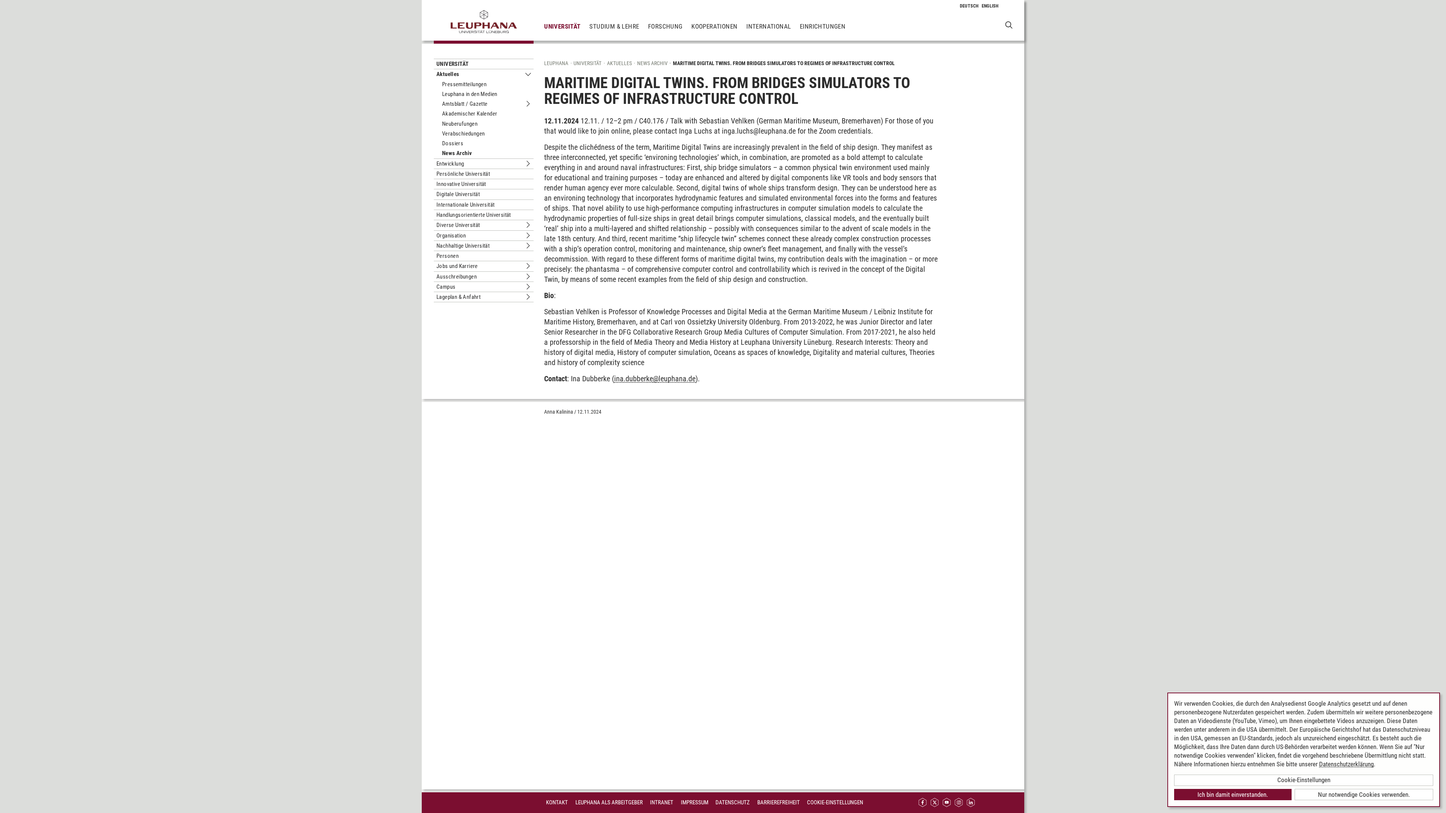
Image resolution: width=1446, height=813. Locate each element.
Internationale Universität (465, 204)
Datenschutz (732, 802)
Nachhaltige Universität (463, 245)
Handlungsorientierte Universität (473, 215)
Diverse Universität (458, 225)
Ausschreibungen (456, 276)
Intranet (661, 802)
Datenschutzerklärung (1346, 764)
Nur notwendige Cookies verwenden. (1364, 794)
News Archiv (457, 153)
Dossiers (452, 143)
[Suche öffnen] (1009, 24)
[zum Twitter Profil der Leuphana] (934, 802)
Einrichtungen (822, 26)
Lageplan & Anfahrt (458, 297)
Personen (447, 256)
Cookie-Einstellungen (835, 802)
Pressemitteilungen (464, 84)
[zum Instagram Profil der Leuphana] (958, 802)
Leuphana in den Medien (469, 94)
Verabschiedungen (463, 133)
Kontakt (557, 802)
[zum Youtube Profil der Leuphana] (946, 802)
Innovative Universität (461, 184)
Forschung (665, 26)
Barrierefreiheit (778, 802)
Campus (445, 286)
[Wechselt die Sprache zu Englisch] (990, 6)
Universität (562, 26)
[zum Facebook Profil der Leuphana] (922, 802)
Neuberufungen (459, 123)
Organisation (451, 235)
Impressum (694, 802)
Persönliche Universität (463, 174)
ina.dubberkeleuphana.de (655, 378)
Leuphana (556, 63)
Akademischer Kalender (469, 113)
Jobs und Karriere (457, 266)
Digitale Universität (458, 194)
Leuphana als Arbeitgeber (609, 802)
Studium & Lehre (614, 26)
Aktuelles (447, 74)
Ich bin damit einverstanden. (1232, 794)
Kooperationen (714, 26)
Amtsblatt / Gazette (465, 103)
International (768, 26)
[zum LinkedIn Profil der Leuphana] (970, 802)
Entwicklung (450, 163)
